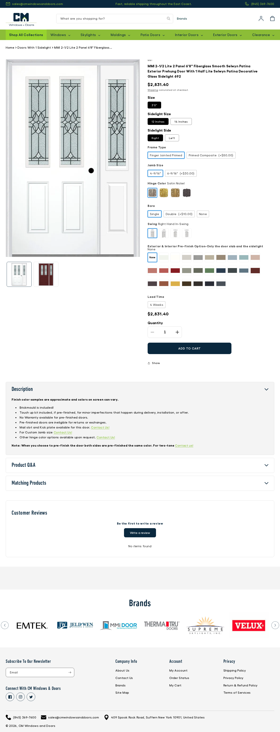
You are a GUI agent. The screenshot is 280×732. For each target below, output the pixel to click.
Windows (58, 35)
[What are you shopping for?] (168, 18)
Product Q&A (23, 465)
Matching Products (29, 483)
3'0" (154, 105)
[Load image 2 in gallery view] (46, 274)
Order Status (179, 678)
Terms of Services (237, 692)
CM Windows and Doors (37, 725)
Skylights (89, 35)
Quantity (155, 323)
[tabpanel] (34, 625)
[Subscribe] (70, 672)
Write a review (140, 532)
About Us (122, 670)
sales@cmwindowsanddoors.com (37, 4)
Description (22, 389)
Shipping (153, 89)
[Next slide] (275, 625)
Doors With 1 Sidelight (34, 47)
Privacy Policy (233, 678)
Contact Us (124, 678)
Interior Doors (187, 35)
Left (172, 137)
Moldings (119, 35)
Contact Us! (100, 427)
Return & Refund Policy (240, 685)
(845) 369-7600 (262, 4)
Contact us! (184, 445)
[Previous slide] (5, 625)
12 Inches (158, 121)
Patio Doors (151, 35)
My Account (178, 670)
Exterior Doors (225, 35)
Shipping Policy (234, 670)
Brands (182, 18)
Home (10, 47)
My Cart (175, 685)
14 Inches (181, 121)
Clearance (261, 35)
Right (155, 137)
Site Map (122, 692)
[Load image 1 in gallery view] (19, 274)
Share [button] (156, 362)
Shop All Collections (26, 34)
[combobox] (115, 18)
